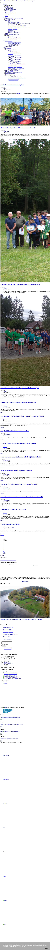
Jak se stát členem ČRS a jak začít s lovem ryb (14, 18)
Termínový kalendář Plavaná (15, 52)
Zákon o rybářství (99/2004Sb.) (14, 22)
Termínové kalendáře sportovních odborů (16, 68)
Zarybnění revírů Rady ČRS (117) (10, 634)
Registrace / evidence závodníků (14, 66)
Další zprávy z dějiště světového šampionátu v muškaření (18, 402)
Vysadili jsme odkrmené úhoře (10, 524)
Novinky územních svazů (10, 12)
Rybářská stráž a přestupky (13, 80)
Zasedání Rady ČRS (9, 8)
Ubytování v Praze (9, 71)
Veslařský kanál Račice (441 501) (14, 43)
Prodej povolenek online (10, 73)
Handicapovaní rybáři (12, 64)
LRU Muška (10, 60)
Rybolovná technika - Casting (13, 62)
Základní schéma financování (13, 79)
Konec (4, 553)
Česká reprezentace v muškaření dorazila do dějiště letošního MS (20, 457)
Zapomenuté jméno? (8, 647)
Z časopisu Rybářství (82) (8, 632)
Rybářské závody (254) (7, 629)
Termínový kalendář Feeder (15, 55)
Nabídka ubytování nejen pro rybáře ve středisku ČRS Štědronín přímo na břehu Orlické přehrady (21, 619)
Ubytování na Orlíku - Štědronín (11, 70)
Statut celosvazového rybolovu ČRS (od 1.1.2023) (20, 26)
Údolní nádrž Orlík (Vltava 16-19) (14, 42)
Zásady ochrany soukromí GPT (14, 32)
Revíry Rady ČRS (8, 41)
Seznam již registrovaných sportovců (15, 67)
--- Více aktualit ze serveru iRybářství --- (8, 560)
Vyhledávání (7, 14)
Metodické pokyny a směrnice (13, 28)
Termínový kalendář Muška (15, 61)
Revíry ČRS (5, 39)
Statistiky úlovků (8, 46)
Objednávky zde (25, 581)
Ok (46, 948)
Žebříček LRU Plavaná (14, 51)
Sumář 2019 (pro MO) (12, 38)
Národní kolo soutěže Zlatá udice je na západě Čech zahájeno (19, 388)
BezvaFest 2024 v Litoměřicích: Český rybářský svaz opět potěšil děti (22, 416)
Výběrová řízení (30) (7, 639)
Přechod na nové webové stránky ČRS (12, 85)
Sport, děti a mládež (9, 10)
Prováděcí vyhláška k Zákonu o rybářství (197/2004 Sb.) (19, 23)
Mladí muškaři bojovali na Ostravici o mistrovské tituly (17, 128)
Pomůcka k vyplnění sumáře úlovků (12, 34)
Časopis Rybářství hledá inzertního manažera (14, 431)
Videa (6, 16)
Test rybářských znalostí (10, 19)
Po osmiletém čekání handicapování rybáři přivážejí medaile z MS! (21, 497)
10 (3, 551)
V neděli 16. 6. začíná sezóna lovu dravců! (13, 509)
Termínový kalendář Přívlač (15, 59)
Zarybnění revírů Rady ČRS (10, 9)
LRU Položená (11, 56)
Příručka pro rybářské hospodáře (14, 37)
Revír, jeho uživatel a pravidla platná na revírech (17, 77)
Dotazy (6, 33)
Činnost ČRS (5, 47)
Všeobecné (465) (6, 636)
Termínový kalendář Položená (16, 57)
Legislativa (7, 20)
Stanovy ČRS (10, 21)
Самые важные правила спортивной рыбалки (10, 731)
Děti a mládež (8, 48)
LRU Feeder (10, 54)
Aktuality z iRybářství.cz (10, 11)
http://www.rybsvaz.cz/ (8, 663)
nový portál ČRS (19, 93)
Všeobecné (7, 6)
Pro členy (5, 17)
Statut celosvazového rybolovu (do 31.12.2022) (17, 25)
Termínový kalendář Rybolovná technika (18, 63)
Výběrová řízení (8, 74)
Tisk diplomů (10, 36)
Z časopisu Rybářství (9, 7)
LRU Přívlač (10, 58)
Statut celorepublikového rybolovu (14, 24)
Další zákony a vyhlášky (12, 29)
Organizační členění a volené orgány (15, 76)
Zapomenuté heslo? (7, 649)
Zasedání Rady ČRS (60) (8, 627)
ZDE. (33, 93)
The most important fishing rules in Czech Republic (10, 717)
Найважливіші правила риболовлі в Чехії (9, 738)
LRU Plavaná (10, 50)
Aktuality (5, 4)
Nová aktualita (8, 13)
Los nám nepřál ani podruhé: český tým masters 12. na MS (18, 484)
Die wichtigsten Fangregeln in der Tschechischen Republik (11, 724)
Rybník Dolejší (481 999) (13, 45)
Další (4, 552)
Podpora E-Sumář (11, 31)
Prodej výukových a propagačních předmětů (13, 72)
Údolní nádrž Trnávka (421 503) (14, 44)
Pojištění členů (10, 30)
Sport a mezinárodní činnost (10, 49)
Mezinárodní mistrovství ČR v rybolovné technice (16, 470)
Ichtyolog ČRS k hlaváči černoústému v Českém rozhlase (18, 443)
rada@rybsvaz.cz (7, 662)
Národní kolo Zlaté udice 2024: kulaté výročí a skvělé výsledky (20, 284)
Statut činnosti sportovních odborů (14, 69)
